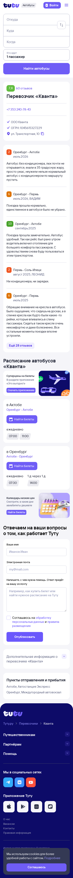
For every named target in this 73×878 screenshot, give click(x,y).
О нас (6, 819)
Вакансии (9, 823)
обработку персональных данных (31, 620)
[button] (8, 782)
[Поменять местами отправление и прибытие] (61, 25)
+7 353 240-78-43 (18, 109)
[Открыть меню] (67, 5)
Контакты (9, 828)
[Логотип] (11, 5)
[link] (20, 390)
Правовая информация (17, 832)
